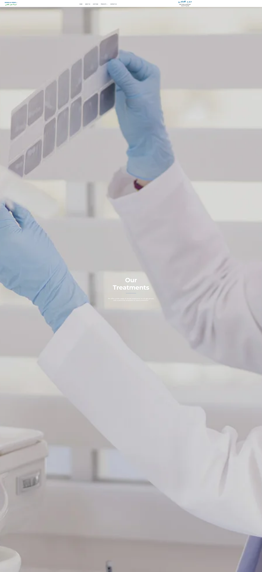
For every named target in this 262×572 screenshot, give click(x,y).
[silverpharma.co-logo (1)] (11, 0)
